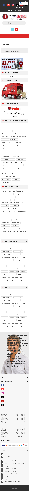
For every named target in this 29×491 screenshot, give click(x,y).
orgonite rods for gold (6, 211)
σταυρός (14, 274)
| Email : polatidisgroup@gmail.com (12, 481)
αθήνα (19, 248)
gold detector (4, 196)
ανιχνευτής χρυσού (16, 222)
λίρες (23, 265)
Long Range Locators (15, 133)
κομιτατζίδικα (17, 265)
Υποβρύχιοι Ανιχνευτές (6, 179)
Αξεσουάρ (4, 153)
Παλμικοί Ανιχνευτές (6, 173)
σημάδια (3, 274)
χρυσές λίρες (23, 280)
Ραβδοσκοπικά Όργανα (6, 176)
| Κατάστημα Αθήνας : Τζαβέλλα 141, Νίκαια (13, 473)
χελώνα (3, 280)
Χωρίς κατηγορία (5, 182)
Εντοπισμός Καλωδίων (21, 159)
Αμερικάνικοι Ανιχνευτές (6, 145)
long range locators (13, 245)
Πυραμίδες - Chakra (20, 173)
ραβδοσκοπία (9, 234)
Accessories (20, 128)
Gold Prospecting (17, 130)
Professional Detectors (21, 136)
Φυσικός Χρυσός (16, 179)
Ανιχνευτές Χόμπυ (15, 148)
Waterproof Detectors (17, 142)
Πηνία (13, 173)
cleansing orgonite (20, 191)
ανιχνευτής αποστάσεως (18, 216)
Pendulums (12, 136)
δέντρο (3, 262)
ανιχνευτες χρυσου (15, 257)
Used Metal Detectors (6, 142)
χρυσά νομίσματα (15, 280)
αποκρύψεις (10, 260)
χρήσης (8, 280)
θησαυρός (10, 265)
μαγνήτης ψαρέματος (21, 231)
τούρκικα (4, 277)
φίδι (9, 277)
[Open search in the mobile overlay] (13, 23)
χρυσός (3, 282)
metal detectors (5, 248)
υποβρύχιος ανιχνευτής (6, 236)
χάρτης (21, 277)
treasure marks (13, 248)
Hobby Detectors (5, 133)
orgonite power (15, 208)
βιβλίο (16, 260)
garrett (19, 194)
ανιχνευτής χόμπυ (15, 225)
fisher (15, 194)
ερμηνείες (4, 265)
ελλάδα (21, 262)
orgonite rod (22, 208)
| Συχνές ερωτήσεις (8, 454)
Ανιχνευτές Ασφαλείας (18, 145)
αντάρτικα (4, 260)
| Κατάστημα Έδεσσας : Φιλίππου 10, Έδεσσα (14, 463)
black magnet (4, 191)
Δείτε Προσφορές (16, 156)
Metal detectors (5, 136)
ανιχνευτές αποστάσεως (6, 251)
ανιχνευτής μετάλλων (17, 219)
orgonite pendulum (6, 208)
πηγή (13, 268)
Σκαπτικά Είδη (15, 176)
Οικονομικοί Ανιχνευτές (14, 170)
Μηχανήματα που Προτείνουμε (8, 168)
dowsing (3, 194)
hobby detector (20, 196)
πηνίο (3, 234)
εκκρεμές (8, 262)
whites (13, 214)
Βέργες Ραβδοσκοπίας (6, 156)
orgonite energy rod (15, 205)
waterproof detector (6, 214)
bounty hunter (12, 191)
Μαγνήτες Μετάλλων (18, 162)
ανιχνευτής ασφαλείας (6, 219)
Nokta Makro (16, 202)
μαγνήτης (4, 231)
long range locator (5, 199)
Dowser (10, 130)
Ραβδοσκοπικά (19, 214)
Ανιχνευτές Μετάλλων (6, 148)
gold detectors (5, 245)
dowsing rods (9, 194)
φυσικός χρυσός (15, 277)
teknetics (14, 211)
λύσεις (3, 268)
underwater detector (22, 211)
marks (20, 245)
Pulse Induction (5, 139)
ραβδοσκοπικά (5, 271)
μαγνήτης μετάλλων (11, 231)
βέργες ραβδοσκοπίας (18, 228)
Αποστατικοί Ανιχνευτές (12, 153)
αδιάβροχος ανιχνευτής (6, 216)
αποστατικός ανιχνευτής (6, 228)
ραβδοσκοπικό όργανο (18, 234)
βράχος (20, 260)
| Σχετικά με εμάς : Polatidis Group (11, 460)
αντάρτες (23, 257)
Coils (25, 128)
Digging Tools (4, 130)
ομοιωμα (8, 268)
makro (12, 199)
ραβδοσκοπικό (23, 271)
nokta (11, 202)
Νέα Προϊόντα (18, 168)
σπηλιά (9, 274)
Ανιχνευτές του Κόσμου (6, 150)
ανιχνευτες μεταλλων (6, 257)
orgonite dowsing (5, 205)
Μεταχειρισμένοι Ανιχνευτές (17, 165)
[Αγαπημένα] (12, 29)
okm (22, 202)
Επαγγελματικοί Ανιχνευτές (7, 162)
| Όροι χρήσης (7, 456)
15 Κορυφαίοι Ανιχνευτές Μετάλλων (9, 125)
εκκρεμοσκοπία (15, 262)
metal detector (19, 199)
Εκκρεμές (13, 159)
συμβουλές (20, 274)
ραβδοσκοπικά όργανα (14, 271)
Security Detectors (13, 139)
